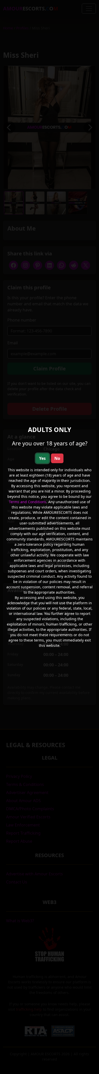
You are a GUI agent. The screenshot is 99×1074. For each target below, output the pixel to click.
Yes (42, 458)
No (57, 458)
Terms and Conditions (27, 501)
